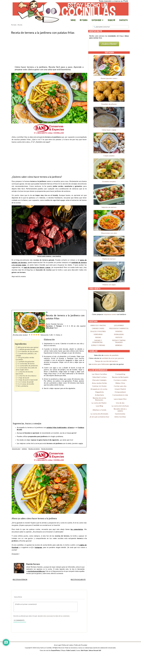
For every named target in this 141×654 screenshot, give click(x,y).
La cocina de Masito (99, 403)
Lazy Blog (99, 406)
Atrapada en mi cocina (99, 389)
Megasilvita (99, 392)
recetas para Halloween (100, 364)
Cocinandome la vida (120, 395)
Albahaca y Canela (99, 410)
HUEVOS (118, 337)
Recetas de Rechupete (120, 377)
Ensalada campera (109, 181)
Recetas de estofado (47, 448)
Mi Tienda (84, 20)
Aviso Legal (57, 645)
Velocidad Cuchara (99, 377)
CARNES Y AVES (98, 328)
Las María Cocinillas (99, 374)
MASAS (98, 337)
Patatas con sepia (109, 285)
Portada (13, 25)
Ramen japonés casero (109, 78)
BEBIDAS (118, 345)
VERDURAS (98, 334)
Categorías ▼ (98, 20)
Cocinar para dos (120, 386)
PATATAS (118, 331)
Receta (20, 25)
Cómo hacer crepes (109, 130)
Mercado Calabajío (99, 380)
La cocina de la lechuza (120, 406)
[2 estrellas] (32, 335)
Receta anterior (20, 579)
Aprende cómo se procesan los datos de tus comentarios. (54, 616)
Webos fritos (120, 383)
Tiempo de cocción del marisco (106, 361)
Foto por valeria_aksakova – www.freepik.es (49, 256)
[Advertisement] (49, 49)
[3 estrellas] (34, 335)
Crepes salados (109, 156)
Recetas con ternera (34, 448)
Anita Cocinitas (120, 417)
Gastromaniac (120, 414)
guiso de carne (16, 448)
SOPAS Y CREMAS (98, 345)
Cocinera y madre (120, 380)
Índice (73, 20)
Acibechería (99, 395)
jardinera (24, 448)
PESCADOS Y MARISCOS (119, 328)
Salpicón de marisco (109, 207)
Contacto (123, 20)
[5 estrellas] (39, 335)
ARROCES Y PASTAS (98, 325)
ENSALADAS (119, 334)
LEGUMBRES (119, 325)
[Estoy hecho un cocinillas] (70, 11)
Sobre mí (111, 20)
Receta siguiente (78, 579)
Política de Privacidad (80, 645)
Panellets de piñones (109, 104)
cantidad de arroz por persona (113, 358)
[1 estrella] (29, 335)
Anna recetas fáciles (99, 383)
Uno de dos (120, 403)
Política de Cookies (67, 645)
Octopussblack (120, 392)
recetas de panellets (111, 355)
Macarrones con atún (109, 233)
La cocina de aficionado (99, 414)
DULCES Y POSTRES (98, 331)
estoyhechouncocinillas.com (36, 571)
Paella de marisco (108, 259)
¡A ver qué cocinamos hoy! (99, 417)
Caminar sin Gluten (99, 386)
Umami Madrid (120, 389)
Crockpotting (120, 374)
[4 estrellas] (36, 335)
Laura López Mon (120, 399)
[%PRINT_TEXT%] (46, 312)
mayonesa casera (110, 314)
